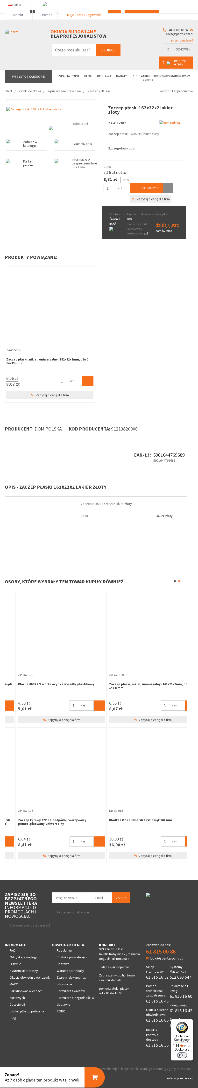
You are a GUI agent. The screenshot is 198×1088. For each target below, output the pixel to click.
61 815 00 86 (161, 951)
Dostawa (104, 76)
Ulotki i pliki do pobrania (27, 1011)
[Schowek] (168, 188)
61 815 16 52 (157, 977)
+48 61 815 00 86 (177, 30)
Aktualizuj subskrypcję (73, 912)
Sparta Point (69, 76)
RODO (61, 1011)
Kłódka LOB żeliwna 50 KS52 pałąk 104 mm (129, 820)
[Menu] (190, 1022)
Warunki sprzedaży (70, 970)
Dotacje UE (17, 1004)
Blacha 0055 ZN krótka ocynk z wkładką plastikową (44, 684)
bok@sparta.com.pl (166, 958)
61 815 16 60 (181, 996)
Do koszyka (150, 188)
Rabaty (121, 76)
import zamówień (182, 40)
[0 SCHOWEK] (179, 54)
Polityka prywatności (72, 957)
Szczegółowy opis (121, 148)
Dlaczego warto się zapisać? (30, 925)
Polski (17, 5)
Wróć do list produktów (176, 91)
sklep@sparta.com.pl (179, 34)
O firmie (15, 964)
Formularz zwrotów (71, 991)
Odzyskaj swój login (24, 957)
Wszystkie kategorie (28, 76)
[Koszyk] (87, 381)
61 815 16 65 (157, 1020)
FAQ (12, 950)
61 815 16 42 (181, 1010)
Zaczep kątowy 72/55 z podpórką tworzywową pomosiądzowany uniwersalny (40, 822)
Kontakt (17, 15)
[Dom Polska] (169, 122)
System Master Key (24, 970)
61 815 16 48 (157, 1001)
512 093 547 (180, 977)
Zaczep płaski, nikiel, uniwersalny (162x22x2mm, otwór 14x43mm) (48, 361)
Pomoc (46, 15)
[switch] (182, 1055)
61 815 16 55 (157, 1045)
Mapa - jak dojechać (115, 967)
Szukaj (107, 50)
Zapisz (121, 898)
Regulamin (64, 950)
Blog (88, 76)
